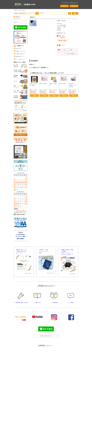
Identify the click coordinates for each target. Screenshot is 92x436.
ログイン (64, 6)
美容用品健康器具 (16, 96)
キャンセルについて (20, 59)
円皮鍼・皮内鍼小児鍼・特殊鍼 (17, 71)
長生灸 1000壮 (43, 83)
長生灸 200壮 (62, 83)
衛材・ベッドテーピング (17, 86)
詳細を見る (35, 95)
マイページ (74, 6)
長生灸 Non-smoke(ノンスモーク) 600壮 (73, 85)
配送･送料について (20, 56)
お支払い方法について (21, 53)
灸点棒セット (45, 67)
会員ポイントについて (21, 51)
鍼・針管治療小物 (16, 65)
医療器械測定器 (16, 76)
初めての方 (18, 48)
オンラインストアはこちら (69, 2)
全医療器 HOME (29, 4)
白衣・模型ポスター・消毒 (17, 91)
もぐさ (15, 81)
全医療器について (45, 345)
